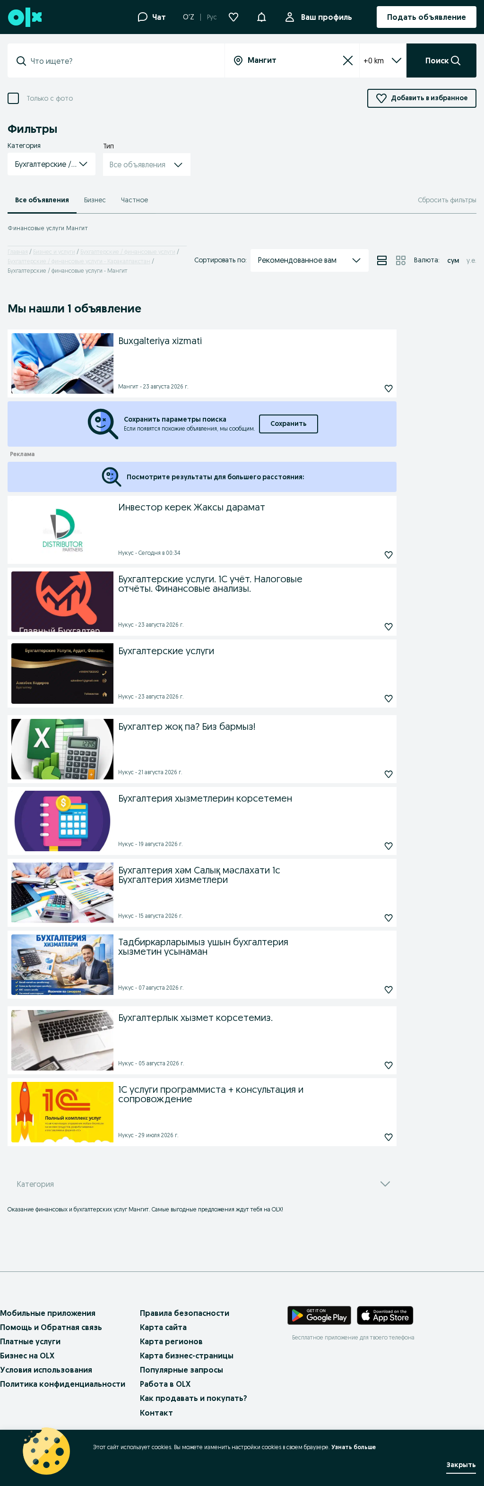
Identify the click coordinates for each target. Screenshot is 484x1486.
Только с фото (49, 99)
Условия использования (46, 1369)
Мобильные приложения (47, 1313)
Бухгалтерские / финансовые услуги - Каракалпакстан (79, 261)
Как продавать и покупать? (193, 1398)
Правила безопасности (184, 1313)
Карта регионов (171, 1341)
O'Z (188, 17)
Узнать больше (353, 1447)
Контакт (156, 1412)
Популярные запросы (181, 1369)
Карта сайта (163, 1327)
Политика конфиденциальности (62, 1384)
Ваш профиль (326, 17)
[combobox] (122, 61)
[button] (261, 16)
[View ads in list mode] (382, 260)
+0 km (373, 60)
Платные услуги (30, 1341)
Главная (18, 251)
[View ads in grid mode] (400, 260)
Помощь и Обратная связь (51, 1327)
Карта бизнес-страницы (186, 1355)
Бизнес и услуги (54, 251)
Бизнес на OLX (27, 1355)
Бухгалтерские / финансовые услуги (127, 251)
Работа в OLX (165, 1384)
